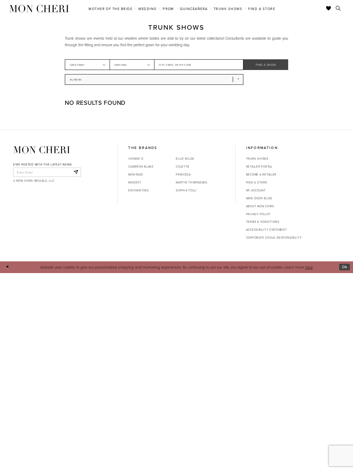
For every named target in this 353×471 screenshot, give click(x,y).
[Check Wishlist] (328, 8)
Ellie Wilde (185, 158)
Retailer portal (259, 166)
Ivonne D (135, 158)
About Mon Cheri (260, 206)
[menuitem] (110, 8)
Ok (344, 267)
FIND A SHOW (266, 65)
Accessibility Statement (266, 229)
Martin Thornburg (192, 182)
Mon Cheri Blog (259, 198)
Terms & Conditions (263, 221)
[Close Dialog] (7, 267)
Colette (183, 166)
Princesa (183, 174)
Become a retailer (261, 174)
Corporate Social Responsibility (274, 237)
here (309, 267)
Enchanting (138, 190)
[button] (104, 64)
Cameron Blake (140, 166)
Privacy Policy (258, 214)
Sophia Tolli (186, 190)
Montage (135, 174)
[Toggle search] (338, 8)
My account (256, 190)
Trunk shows (257, 158)
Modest (134, 182)
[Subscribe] (76, 172)
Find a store (257, 182)
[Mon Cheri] (41, 149)
